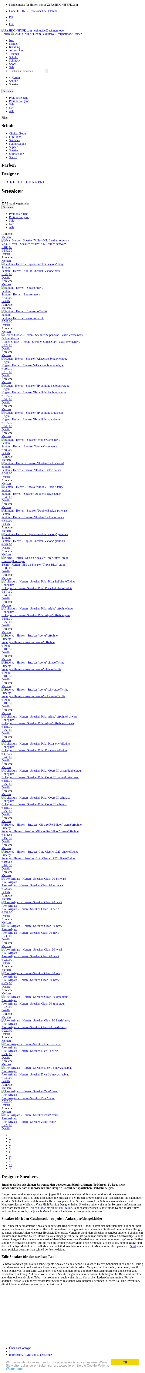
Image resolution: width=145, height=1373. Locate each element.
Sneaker (14, 150)
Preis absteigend (18, 97)
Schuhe (13, 57)
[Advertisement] (72, 1317)
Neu (11, 40)
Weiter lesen (14, 1368)
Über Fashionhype (20, 1348)
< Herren (14, 77)
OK (125, 1362)
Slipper (13, 147)
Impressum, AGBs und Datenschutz (30, 1354)
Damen (77, 33)
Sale (11, 67)
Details (6, 254)
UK (11, 24)
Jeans (22, 1249)
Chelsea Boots (17, 133)
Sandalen (14, 140)
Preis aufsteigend (19, 101)
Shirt (133, 1246)
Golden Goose (38, 1207)
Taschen (14, 53)
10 (10, 1165)
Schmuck (14, 60)
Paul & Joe (65, 1207)
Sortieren (8, 91)
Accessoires (16, 50)
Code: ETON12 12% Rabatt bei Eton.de (33, 11)
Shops (12, 63)
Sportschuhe (16, 153)
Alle (11, 111)
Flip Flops (15, 136)
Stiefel (13, 157)
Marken (13, 43)
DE (11, 17)
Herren (6, 33)
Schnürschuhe (17, 143)
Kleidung (14, 47)
